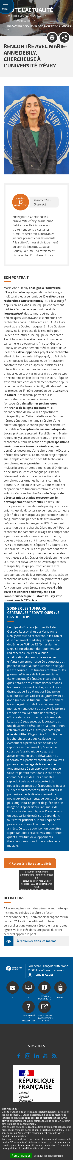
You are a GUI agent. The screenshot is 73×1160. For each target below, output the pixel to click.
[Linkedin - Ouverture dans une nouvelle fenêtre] (36, 1057)
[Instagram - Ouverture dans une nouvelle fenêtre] (27, 1057)
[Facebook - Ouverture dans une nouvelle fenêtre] (18, 1057)
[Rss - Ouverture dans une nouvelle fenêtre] (54, 1057)
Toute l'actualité (18, 21)
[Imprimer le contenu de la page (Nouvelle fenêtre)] (52, 38)
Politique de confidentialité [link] (48, 1155)
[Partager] (64, 38)
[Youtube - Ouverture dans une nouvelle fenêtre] (45, 1057)
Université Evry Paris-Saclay (22, 16)
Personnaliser (21, 1156)
